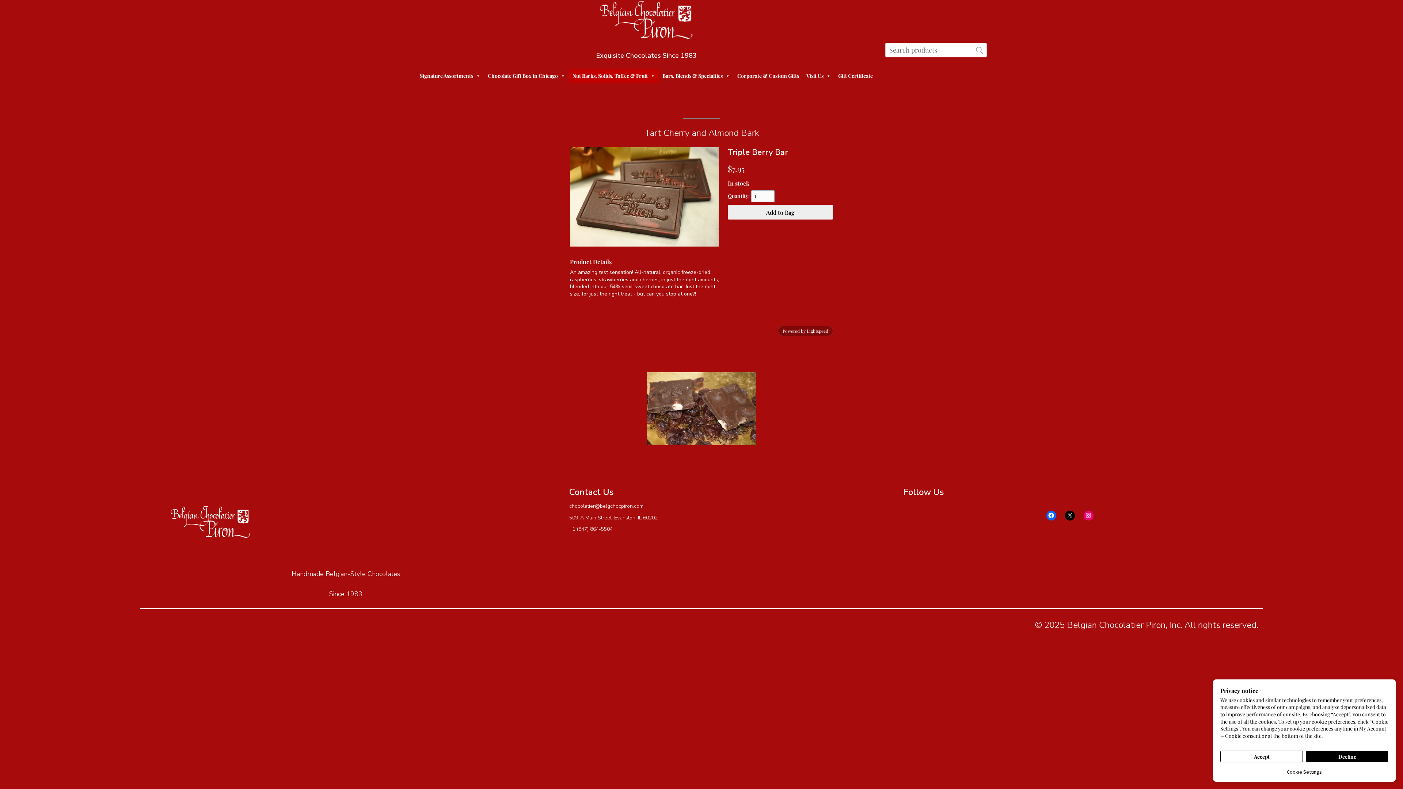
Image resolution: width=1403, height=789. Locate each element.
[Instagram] (1089, 516)
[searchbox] (935, 50)
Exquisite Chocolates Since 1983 (646, 55)
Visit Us (815, 75)
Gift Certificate (855, 75)
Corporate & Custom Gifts (768, 75)
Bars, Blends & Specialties (692, 75)
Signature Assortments (446, 75)
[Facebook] (1051, 516)
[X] (1070, 516)
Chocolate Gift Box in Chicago (523, 75)
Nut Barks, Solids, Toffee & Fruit (610, 75)
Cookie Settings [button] (1304, 772)
